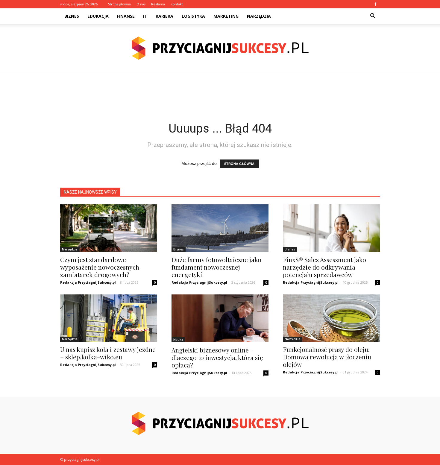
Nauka (178, 340)
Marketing (226, 16)
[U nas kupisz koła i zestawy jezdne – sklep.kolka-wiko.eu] (108, 318)
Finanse (126, 16)
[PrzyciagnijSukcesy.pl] (220, 48)
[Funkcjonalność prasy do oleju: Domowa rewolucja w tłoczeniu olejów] (331, 318)
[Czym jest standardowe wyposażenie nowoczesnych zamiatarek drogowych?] (108, 228)
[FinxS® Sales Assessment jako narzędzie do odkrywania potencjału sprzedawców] (331, 228)
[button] (372, 16)
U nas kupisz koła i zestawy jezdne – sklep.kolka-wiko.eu (108, 353)
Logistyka (193, 16)
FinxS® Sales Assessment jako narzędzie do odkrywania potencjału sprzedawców (324, 267)
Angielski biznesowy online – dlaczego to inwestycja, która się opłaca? (217, 357)
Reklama (158, 4)
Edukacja (98, 16)
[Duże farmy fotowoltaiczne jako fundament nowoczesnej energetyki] (220, 228)
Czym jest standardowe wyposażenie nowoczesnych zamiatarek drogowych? (99, 267)
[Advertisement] (220, 92)
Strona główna (119, 4)
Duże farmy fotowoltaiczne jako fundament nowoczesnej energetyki (216, 267)
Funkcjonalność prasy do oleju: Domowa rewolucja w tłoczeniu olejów (327, 356)
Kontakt (177, 4)
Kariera (164, 16)
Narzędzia (259, 16)
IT (145, 16)
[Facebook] (375, 4)
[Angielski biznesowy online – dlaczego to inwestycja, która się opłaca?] (220, 318)
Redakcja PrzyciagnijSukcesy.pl (88, 282)
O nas (140, 4)
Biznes (71, 16)
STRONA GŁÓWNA (239, 163)
